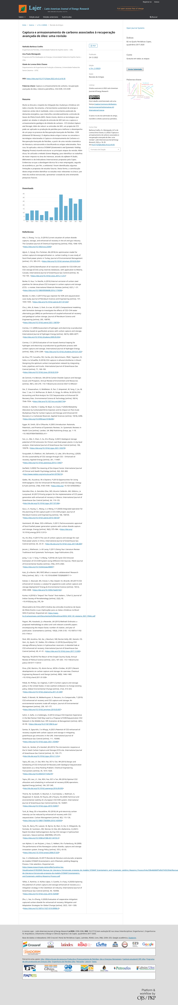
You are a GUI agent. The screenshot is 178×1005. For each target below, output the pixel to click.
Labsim (88, 961)
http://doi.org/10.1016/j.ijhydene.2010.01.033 (63, 351)
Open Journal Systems (135, 28)
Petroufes (80, 961)
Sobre (21, 17)
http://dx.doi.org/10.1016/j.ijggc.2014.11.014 (41, 756)
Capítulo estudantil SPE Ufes (133, 959)
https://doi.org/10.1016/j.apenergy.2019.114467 (42, 462)
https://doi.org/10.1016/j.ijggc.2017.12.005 (63, 651)
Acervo (31, 25)
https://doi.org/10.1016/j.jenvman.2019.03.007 (42, 709)
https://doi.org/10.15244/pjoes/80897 (38, 567)
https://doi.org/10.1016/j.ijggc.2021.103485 (40, 741)
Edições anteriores (50, 17)
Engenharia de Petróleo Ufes (63, 961)
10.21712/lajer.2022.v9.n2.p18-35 (103, 145)
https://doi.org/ (57, 486)
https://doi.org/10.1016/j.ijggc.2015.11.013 (48, 276)
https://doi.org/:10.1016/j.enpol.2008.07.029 (41, 852)
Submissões (67, 17)
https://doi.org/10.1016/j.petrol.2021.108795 (41, 322)
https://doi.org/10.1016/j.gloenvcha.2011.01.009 (42, 692)
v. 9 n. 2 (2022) (42, 25)
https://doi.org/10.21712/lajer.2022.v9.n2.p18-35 (46, 78)
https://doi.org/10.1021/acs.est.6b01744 (49, 401)
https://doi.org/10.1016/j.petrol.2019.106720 (41, 518)
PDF (94, 46)
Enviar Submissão (135, 69)
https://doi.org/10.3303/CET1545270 (37, 774)
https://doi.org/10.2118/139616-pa (43, 724)
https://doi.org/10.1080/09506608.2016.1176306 (42, 290)
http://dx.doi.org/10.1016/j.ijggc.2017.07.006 (41, 503)
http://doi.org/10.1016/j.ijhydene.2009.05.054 (41, 337)
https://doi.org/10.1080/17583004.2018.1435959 (42, 820)
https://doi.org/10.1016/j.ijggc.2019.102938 (40, 894)
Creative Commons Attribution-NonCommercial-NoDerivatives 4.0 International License (103, 107)
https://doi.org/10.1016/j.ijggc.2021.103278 (47, 448)
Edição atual (34, 17)
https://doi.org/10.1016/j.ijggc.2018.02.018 (40, 372)
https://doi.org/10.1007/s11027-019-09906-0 (41, 908)
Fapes (94, 961)
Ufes (42, 959)
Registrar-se (147, 2)
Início (24, 25)
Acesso (156, 2)
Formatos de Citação (98, 149)
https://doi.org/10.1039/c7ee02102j (47, 590)
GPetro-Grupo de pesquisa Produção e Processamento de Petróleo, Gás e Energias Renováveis (83, 959)
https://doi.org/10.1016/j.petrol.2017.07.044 (50, 302)
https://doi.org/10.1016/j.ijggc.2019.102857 (40, 806)
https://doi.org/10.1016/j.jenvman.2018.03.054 (61, 261)
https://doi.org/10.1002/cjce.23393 (37, 246)
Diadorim (132, 938)
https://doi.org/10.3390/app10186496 (38, 419)
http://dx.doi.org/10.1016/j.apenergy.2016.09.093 (43, 788)
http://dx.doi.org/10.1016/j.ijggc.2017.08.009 (64, 544)
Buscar (154, 17)
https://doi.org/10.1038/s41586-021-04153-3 (41, 838)
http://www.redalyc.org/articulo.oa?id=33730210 (42, 474)
